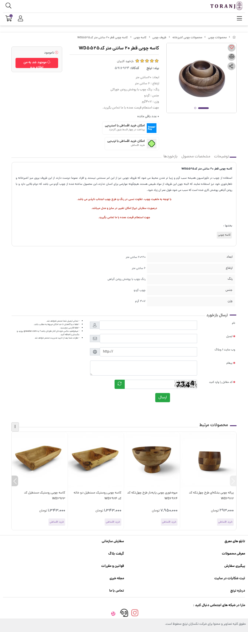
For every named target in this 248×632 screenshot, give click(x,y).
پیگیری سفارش (234, 566)
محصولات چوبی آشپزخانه (187, 38)
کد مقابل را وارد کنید (220, 382)
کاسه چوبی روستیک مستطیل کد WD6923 (44, 496)
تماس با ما (116, 590)
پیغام (229, 363)
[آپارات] (113, 614)
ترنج (149, 68)
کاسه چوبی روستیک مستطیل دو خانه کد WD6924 (97, 496)
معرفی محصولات (233, 553)
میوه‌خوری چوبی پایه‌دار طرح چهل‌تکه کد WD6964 (152, 496)
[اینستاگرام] (135, 614)
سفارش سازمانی (113, 541)
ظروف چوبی (159, 38)
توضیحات (221, 157)
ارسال (162, 398)
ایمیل (229, 336)
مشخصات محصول (195, 157)
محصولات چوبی (217, 38)
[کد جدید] (120, 384)
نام (233, 323)
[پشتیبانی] (124, 614)
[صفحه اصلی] (234, 38)
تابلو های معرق (235, 541)
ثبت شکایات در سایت (229, 578)
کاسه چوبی (140, 38)
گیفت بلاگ (116, 553)
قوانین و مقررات (112, 566)
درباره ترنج (237, 590)
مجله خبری (116, 578)
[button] (233, 481)
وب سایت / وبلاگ (225, 350)
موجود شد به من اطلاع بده (35, 64)
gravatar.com (30, 331)
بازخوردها (170, 157)
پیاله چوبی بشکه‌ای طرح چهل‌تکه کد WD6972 (211, 496)
